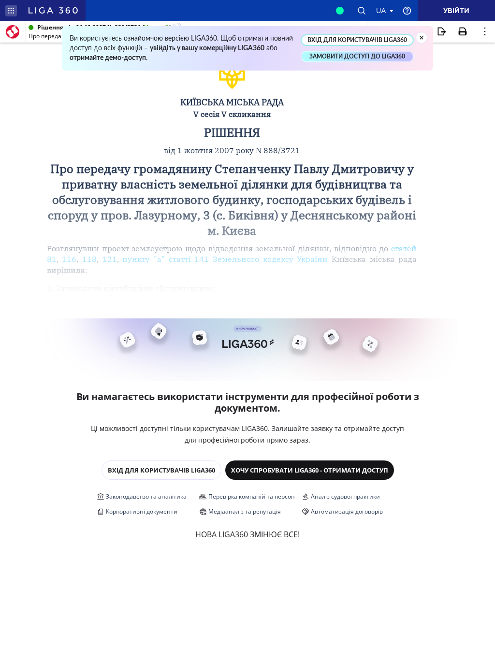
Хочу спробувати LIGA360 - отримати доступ (309, 470)
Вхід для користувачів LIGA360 (161, 470)
